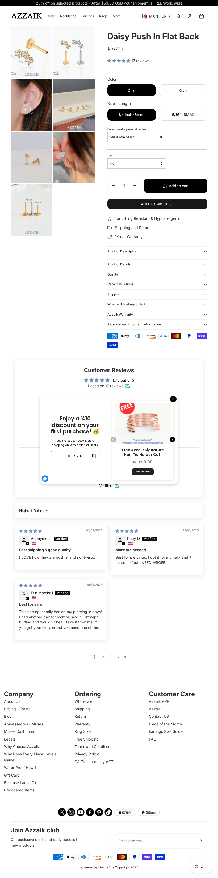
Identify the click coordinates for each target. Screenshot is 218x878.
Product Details (119, 264)
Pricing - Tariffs (17, 709)
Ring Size (82, 731)
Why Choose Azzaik (21, 746)
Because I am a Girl (20, 782)
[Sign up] (200, 841)
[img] (30, 531)
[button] (119, 60)
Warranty (82, 724)
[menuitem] (51, 16)
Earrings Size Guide (166, 731)
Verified (105, 485)
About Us (12, 701)
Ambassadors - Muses (23, 724)
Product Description (122, 251)
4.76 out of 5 (123, 380)
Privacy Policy (86, 754)
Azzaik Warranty (120, 314)
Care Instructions (120, 284)
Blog (8, 716)
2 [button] (103, 657)
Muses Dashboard (20, 731)
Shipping (113, 294)
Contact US (159, 716)
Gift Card (12, 775)
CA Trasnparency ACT (94, 761)
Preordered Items (19, 790)
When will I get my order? (126, 304)
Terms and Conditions (93, 746)
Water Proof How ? (20, 767)
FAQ (152, 739)
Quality (112, 274)
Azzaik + (156, 709)
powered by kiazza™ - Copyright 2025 (109, 867)
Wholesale (83, 701)
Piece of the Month (165, 724)
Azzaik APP (159, 701)
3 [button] (111, 657)
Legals (9, 739)
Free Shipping (86, 739)
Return (80, 716)
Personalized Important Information (134, 324)
